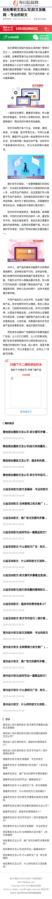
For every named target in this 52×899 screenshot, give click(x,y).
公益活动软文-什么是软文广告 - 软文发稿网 (26, 546)
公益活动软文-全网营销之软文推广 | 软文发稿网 (26, 503)
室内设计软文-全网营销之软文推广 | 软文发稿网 (26, 647)
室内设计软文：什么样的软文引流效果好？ (26, 704)
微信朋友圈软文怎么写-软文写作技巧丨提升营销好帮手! (26, 475)
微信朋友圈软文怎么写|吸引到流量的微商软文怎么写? (26, 446)
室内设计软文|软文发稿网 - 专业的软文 (25, 632)
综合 (7, 719)
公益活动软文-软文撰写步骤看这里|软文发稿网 (26, 575)
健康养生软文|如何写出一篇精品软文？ (23, 779)
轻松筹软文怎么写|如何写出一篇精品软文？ (25, 849)
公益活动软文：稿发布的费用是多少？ (25, 604)
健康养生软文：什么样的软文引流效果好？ (25, 791)
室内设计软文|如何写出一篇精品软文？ (25, 675)
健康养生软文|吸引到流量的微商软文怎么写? (26, 806)
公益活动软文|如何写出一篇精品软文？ (25, 532)
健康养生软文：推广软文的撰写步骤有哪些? (25, 773)
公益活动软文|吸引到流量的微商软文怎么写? (26, 589)
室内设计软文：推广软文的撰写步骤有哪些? (26, 661)
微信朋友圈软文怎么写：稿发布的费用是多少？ (26, 460)
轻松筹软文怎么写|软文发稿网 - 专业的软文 (25, 826)
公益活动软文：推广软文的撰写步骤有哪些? (26, 518)
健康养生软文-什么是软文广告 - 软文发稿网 (25, 785)
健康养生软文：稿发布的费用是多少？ (22, 811)
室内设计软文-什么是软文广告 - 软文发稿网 (26, 690)
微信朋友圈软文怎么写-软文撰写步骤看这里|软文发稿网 (26, 432)
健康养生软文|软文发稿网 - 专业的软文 (23, 759)
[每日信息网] (26, 3)
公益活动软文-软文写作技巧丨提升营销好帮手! (26, 618)
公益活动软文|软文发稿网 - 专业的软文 (25, 489)
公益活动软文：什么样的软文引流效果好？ (26, 561)
